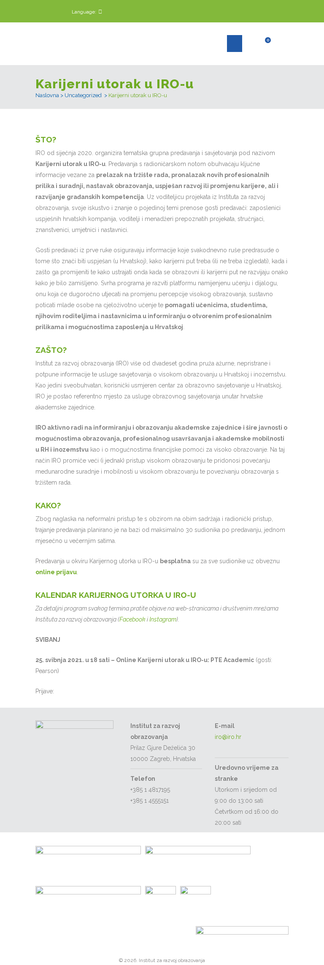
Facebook (132, 619)
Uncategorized (83, 95)
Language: (84, 12)
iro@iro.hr (228, 736)
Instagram (162, 619)
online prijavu (56, 572)
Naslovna (47, 95)
